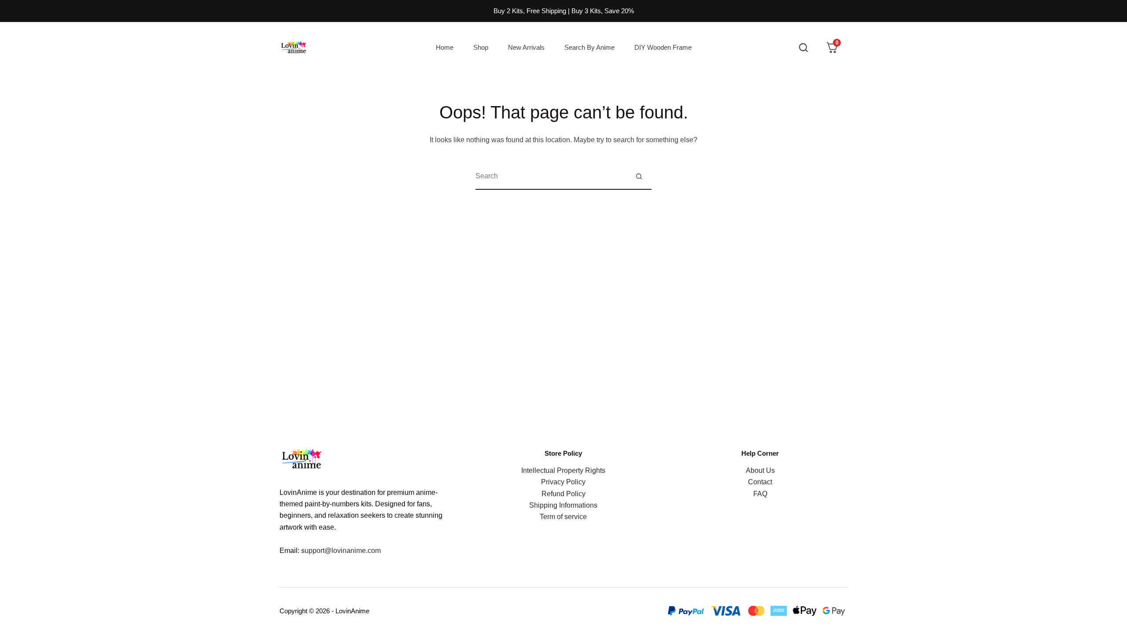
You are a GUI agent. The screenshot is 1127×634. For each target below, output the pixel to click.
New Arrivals (526, 47)
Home (444, 47)
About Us (760, 470)
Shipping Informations (563, 505)
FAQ (760, 494)
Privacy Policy (563, 482)
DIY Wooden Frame (663, 47)
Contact (760, 482)
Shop (480, 47)
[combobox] (550, 176)
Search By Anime (589, 47)
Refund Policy (563, 494)
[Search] (803, 47)
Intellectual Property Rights (563, 470)
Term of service (563, 516)
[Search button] (639, 176)
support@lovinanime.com (341, 550)
